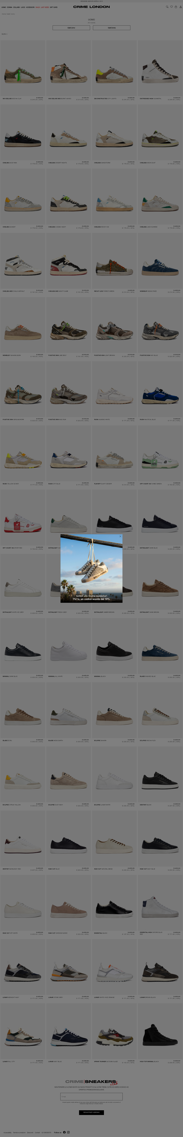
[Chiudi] (120, 536)
